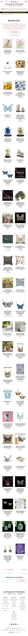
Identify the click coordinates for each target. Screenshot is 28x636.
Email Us (5, 610)
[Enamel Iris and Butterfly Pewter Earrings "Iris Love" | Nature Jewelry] (8, 526)
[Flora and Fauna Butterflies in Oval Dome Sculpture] (20, 131)
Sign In (14, 602)
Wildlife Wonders (7, 630)
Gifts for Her (14, 617)
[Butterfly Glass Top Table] (8, 394)
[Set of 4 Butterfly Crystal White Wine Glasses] (20, 173)
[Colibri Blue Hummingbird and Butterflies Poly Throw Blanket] (20, 85)
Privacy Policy (17, 630)
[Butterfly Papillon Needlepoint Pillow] (8, 439)
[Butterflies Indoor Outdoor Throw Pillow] (20, 260)
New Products (14, 615)
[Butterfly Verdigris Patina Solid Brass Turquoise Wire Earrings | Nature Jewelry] (8, 549)
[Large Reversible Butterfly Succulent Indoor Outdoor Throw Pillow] (8, 260)
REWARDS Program (14, 599)
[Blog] (17, 2)
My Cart (14, 605)
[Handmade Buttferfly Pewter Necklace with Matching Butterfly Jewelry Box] (8, 417)
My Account (14, 600)
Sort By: (10, 35)
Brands (14, 613)
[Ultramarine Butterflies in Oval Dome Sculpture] (8, 131)
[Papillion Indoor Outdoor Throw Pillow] (20, 283)
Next (11, 569)
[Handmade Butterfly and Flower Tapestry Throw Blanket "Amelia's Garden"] (20, 369)
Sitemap (13, 630)
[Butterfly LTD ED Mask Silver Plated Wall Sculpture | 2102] (20, 218)
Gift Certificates (14, 619)
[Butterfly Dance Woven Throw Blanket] (8, 239)
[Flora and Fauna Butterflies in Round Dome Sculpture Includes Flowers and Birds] (20, 108)
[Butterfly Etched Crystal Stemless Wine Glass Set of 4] (8, 195)
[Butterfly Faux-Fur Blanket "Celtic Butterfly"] (20, 549)
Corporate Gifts (23, 609)
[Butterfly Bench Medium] (8, 108)
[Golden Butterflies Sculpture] (20, 153)
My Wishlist (14, 606)
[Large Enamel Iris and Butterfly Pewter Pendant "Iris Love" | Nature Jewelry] (20, 526)
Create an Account (15, 628)
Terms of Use (23, 630)
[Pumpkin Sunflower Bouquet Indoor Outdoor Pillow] (20, 64)
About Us (22, 602)
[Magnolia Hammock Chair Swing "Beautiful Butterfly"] (8, 371)
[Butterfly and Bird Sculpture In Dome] (8, 153)
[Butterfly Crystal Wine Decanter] (8, 64)
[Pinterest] (13, 2)
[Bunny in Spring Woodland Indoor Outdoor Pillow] (8, 43)
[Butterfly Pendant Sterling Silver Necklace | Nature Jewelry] (8, 304)
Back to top (24, 569)
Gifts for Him (14, 616)
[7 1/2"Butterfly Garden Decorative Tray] (20, 459)
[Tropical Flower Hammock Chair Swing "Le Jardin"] (8, 283)
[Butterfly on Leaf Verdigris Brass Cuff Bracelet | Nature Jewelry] (20, 195)
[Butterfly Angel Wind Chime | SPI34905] (20, 504)
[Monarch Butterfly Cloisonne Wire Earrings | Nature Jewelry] (20, 394)
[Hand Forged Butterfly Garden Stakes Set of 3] (20, 417)
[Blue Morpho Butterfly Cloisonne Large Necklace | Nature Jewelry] (20, 304)
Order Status (14, 603)
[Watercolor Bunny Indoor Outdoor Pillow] (20, 43)
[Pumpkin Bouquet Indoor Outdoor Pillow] (8, 85)
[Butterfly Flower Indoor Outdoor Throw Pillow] (20, 239)
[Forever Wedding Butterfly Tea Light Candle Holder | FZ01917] (8, 459)
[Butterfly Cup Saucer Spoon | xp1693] (8, 326)
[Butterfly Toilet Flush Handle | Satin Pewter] (20, 439)
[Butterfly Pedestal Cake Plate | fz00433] (20, 326)
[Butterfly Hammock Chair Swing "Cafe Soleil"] (8, 218)
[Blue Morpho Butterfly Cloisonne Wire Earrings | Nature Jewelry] (8, 173)
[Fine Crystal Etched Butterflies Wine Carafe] (8, 482)
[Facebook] (11, 2)
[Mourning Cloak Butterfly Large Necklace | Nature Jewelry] (20, 482)
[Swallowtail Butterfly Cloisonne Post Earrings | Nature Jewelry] (8, 504)
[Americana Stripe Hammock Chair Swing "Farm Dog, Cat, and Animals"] (20, 347)
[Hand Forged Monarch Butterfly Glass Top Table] (8, 347)
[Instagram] (15, 2)
